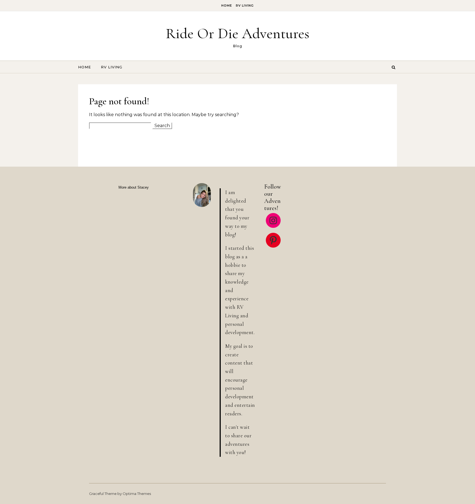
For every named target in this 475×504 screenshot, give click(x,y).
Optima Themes (137, 493)
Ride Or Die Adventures (237, 33)
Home (226, 5)
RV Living (245, 5)
